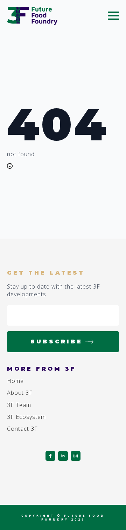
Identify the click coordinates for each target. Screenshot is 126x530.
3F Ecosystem (26, 417)
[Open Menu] (113, 15)
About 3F (20, 393)
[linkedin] (63, 456)
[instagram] (75, 456)
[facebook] (50, 456)
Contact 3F (22, 429)
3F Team (19, 405)
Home (15, 381)
